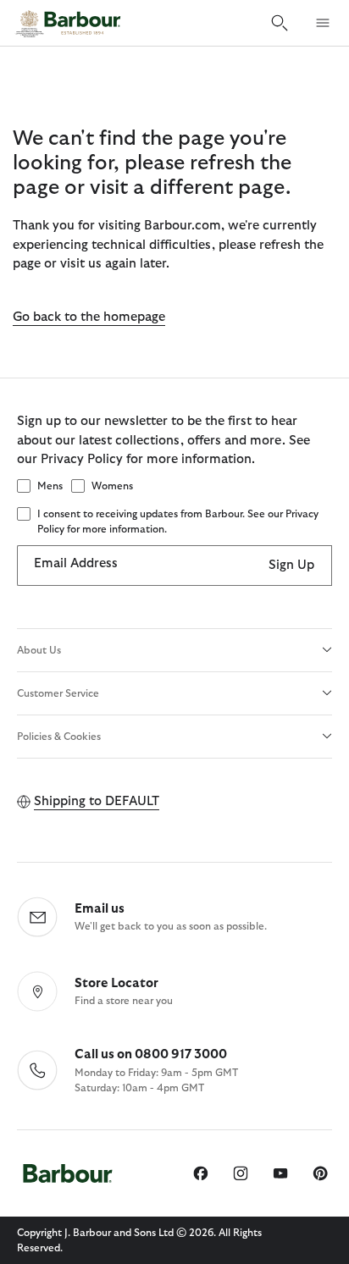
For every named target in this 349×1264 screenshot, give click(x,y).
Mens (50, 486)
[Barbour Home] (68, 22)
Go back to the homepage (89, 317)
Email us (100, 908)
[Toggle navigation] (322, 23)
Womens (112, 486)
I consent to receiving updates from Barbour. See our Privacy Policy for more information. (178, 521)
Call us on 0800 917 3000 (151, 1054)
